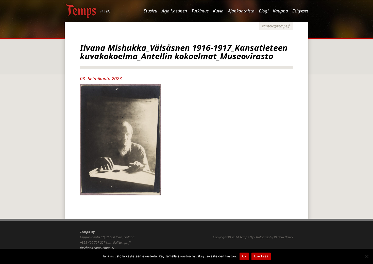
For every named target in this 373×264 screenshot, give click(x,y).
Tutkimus (200, 11)
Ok (244, 256)
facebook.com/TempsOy (97, 247)
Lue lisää (261, 256)
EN (108, 11)
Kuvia (218, 11)
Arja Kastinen (174, 11)
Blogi (263, 11)
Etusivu (150, 11)
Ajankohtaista (241, 11)
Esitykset (300, 11)
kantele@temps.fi (276, 25)
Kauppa (280, 11)
